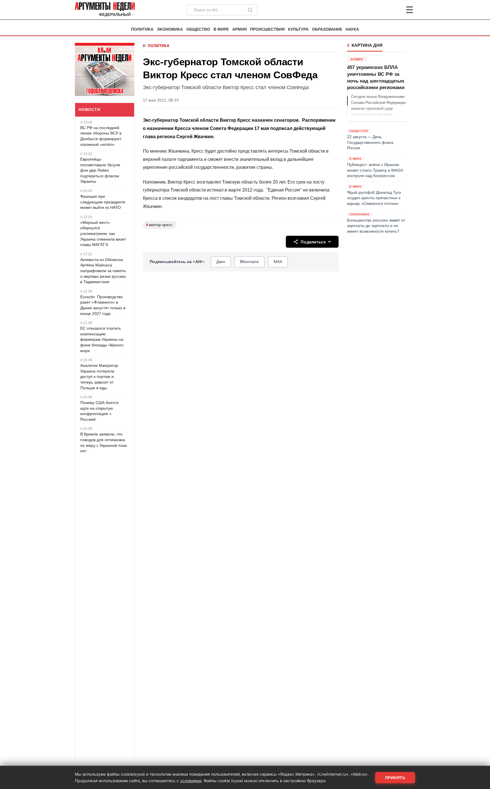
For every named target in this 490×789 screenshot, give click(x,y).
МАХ (278, 261)
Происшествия (267, 29)
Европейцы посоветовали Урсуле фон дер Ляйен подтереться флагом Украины (100, 170)
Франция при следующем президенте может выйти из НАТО (102, 202)
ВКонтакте (249, 261)
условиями (190, 780)
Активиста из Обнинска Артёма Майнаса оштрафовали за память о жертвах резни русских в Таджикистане (103, 270)
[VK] (394, 10)
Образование (327, 29)
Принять (395, 777)
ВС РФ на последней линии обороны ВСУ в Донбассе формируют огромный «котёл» (100, 136)
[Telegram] (380, 10)
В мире (221, 29)
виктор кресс (159, 225)
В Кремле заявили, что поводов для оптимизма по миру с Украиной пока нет (103, 442)
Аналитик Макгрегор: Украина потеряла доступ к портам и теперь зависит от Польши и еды (99, 376)
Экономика (170, 29)
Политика (142, 29)
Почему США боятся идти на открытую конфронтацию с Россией (99, 411)
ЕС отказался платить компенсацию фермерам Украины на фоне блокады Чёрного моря (102, 339)
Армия (239, 29)
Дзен (220, 261)
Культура (298, 29)
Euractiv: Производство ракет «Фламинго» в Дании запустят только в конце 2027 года (102, 305)
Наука (352, 29)
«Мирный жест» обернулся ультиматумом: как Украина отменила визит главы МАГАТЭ (103, 233)
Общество (198, 29)
